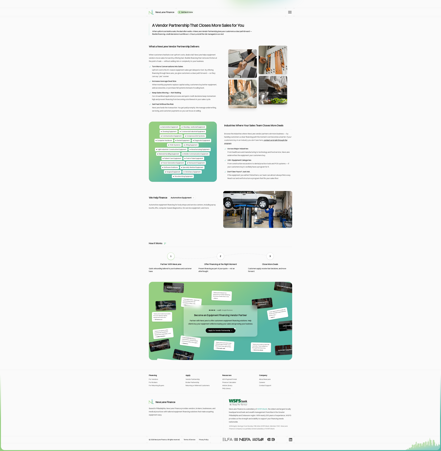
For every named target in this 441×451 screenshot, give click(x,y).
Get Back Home (187, 12)
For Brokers (153, 382)
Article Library (227, 385)
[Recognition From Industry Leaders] (243, 440)
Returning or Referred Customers (198, 385)
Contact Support (265, 385)
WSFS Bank (262, 409)
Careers (262, 382)
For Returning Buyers (156, 385)
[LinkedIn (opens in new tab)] (290, 440)
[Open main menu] (290, 12)
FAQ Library (226, 388)
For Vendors (153, 379)
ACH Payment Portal (229, 379)
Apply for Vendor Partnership (219, 330)
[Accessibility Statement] (271, 440)
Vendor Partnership (193, 379)
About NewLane (265, 379)
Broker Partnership (192, 382)
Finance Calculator (229, 382)
